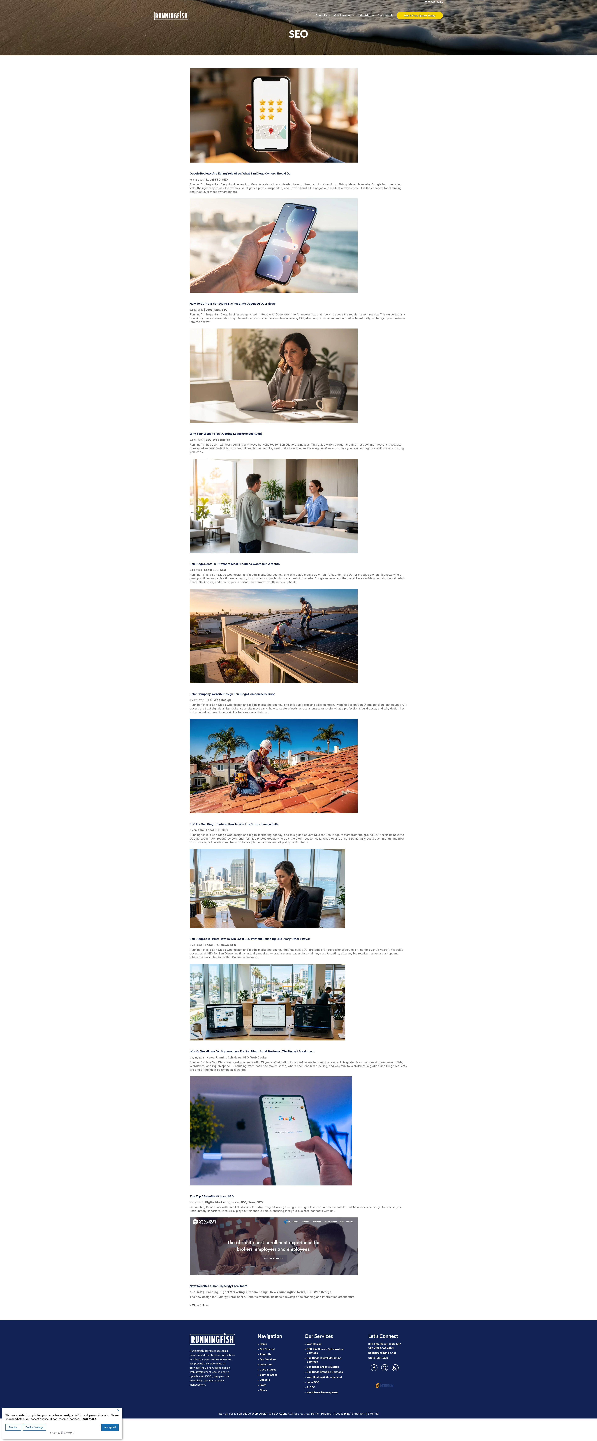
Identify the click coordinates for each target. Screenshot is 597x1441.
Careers (265, 1379)
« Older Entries (199, 1305)
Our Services (342, 15)
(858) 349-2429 (433, 2)
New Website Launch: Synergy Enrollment (218, 1286)
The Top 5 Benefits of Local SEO (212, 1196)
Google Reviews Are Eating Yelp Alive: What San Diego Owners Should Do (240, 173)
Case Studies (386, 15)
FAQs (263, 1385)
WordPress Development (322, 1392)
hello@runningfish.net (382, 1352)
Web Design (221, 439)
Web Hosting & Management (324, 1377)
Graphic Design (257, 1292)
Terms (315, 1413)
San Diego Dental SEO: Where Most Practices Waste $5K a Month (235, 564)
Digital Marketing (217, 1202)
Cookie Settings (34, 1427)
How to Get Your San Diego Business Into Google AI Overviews (232, 303)
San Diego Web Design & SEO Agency (263, 1413)
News (225, 945)
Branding (211, 1292)
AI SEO (311, 1387)
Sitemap (373, 1413)
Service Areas (269, 1374)
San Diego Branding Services (325, 1371)
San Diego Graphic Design (323, 1366)
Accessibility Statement (349, 1413)
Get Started (267, 1349)
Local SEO (213, 179)
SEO (225, 179)
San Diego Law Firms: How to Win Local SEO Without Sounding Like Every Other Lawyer (250, 938)
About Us (321, 15)
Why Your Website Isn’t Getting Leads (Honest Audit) (226, 433)
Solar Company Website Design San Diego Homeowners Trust (232, 694)
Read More (88, 1419)
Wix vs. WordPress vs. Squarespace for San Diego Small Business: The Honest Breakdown (252, 1051)
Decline (13, 1427)
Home (263, 1344)
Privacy (326, 1413)
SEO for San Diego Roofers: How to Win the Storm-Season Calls (234, 824)
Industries (364, 15)
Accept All (110, 1427)
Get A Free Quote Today (419, 15)
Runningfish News (229, 1057)
